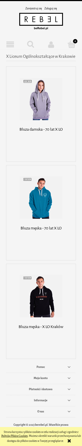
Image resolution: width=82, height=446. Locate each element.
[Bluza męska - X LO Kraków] (41, 296)
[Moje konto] (51, 44)
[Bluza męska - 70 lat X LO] (41, 197)
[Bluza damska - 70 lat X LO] (41, 99)
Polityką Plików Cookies (14, 436)
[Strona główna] (41, 22)
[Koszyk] (71, 44)
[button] (10, 44)
